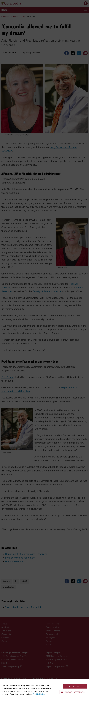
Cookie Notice (39, 694)
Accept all (75, 686)
